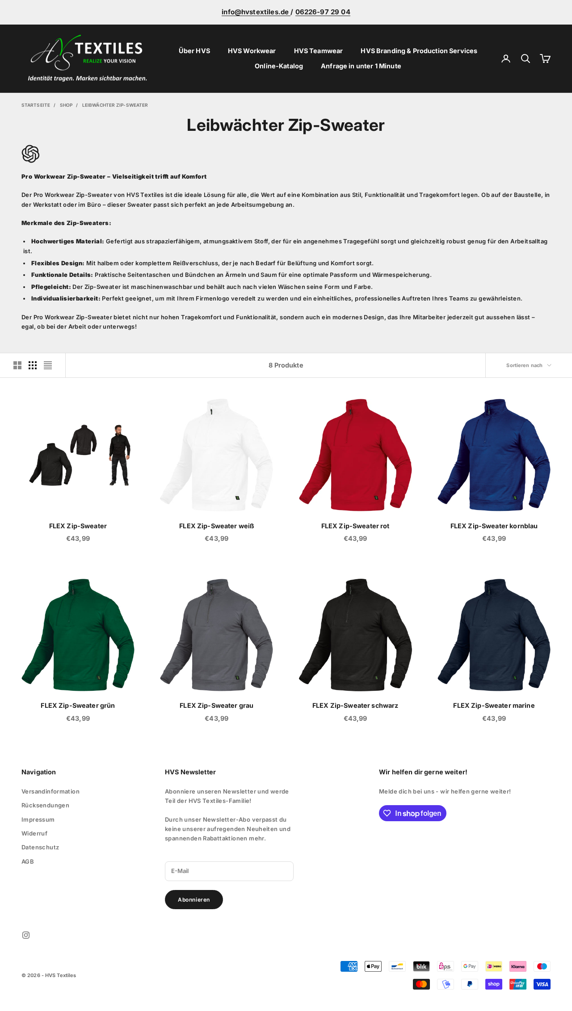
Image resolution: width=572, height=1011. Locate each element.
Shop (66, 105)
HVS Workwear (252, 50)
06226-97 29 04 (322, 12)
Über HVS (194, 50)
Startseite (35, 105)
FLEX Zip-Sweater (78, 526)
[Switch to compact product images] (48, 365)
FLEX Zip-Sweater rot (355, 526)
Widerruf (34, 833)
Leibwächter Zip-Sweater (115, 105)
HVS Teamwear (318, 50)
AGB (27, 861)
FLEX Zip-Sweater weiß (216, 526)
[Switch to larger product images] (17, 365)
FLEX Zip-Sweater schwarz (355, 705)
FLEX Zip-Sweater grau (216, 705)
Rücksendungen (45, 805)
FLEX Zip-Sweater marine (493, 705)
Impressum (38, 819)
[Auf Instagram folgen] (25, 935)
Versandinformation (50, 791)
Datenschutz (40, 847)
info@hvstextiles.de (256, 12)
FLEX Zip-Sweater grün (78, 705)
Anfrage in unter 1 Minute (361, 66)
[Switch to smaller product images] (33, 365)
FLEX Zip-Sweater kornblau (494, 526)
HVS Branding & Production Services (419, 50)
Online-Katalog (279, 66)
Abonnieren (194, 899)
